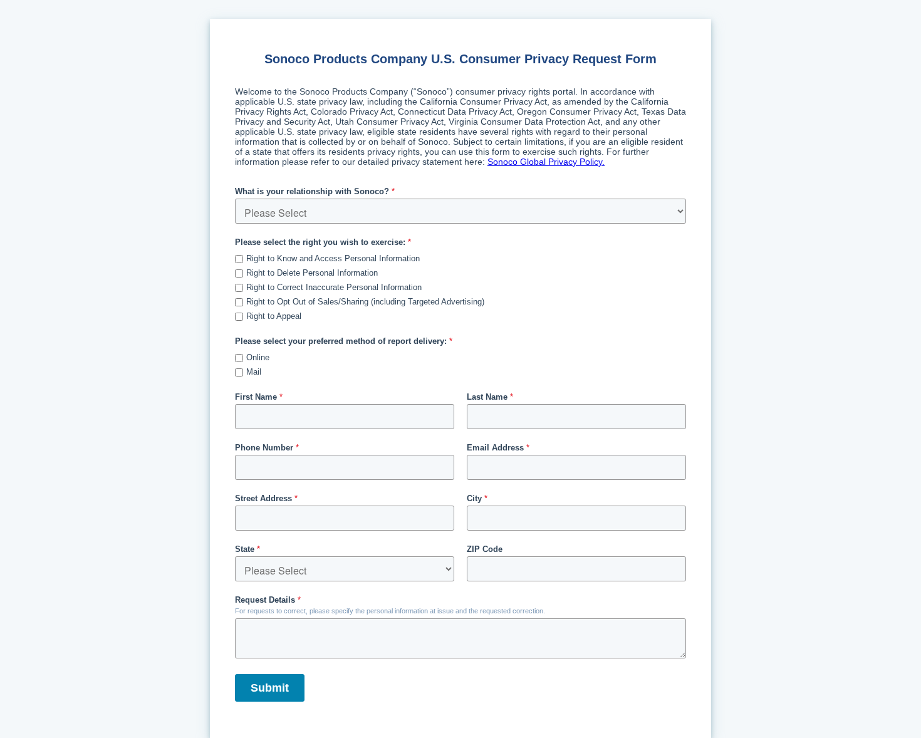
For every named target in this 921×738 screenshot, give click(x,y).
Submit (270, 688)
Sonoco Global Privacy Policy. (546, 162)
